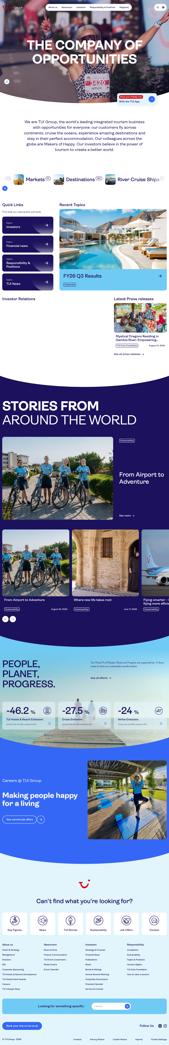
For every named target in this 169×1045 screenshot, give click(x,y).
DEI (4, 964)
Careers (6, 984)
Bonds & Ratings (93, 969)
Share (88, 964)
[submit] (127, 1006)
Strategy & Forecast (95, 950)
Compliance (132, 950)
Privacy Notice (97, 1039)
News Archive (50, 950)
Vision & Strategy (10, 950)
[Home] (12, 6)
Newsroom (67, 7)
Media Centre (50, 964)
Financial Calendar (94, 984)
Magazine (124, 7)
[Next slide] (13, 619)
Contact (77, 1039)
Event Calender (51, 969)
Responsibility (135, 944)
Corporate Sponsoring (13, 969)
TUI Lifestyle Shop (11, 989)
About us (52, 7)
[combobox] (111, 1006)
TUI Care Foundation (137, 969)
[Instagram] (165, 1025)
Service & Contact (94, 989)
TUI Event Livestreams (55, 960)
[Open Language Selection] (163, 7)
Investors (81, 7)
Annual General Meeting (97, 974)
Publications (91, 960)
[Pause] (6, 81)
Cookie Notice (120, 1039)
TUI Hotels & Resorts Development (19, 974)
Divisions (6, 960)
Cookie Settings (159, 1039)
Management (8, 955)
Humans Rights (134, 964)
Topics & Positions (136, 960)
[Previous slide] (5, 619)
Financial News (92, 955)
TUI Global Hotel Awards (14, 979)
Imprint (139, 1039)
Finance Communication (55, 955)
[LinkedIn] (160, 1025)
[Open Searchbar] (157, 7)
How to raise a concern (138, 974)
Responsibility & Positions (102, 7)
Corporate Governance (96, 979)
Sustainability (133, 955)
